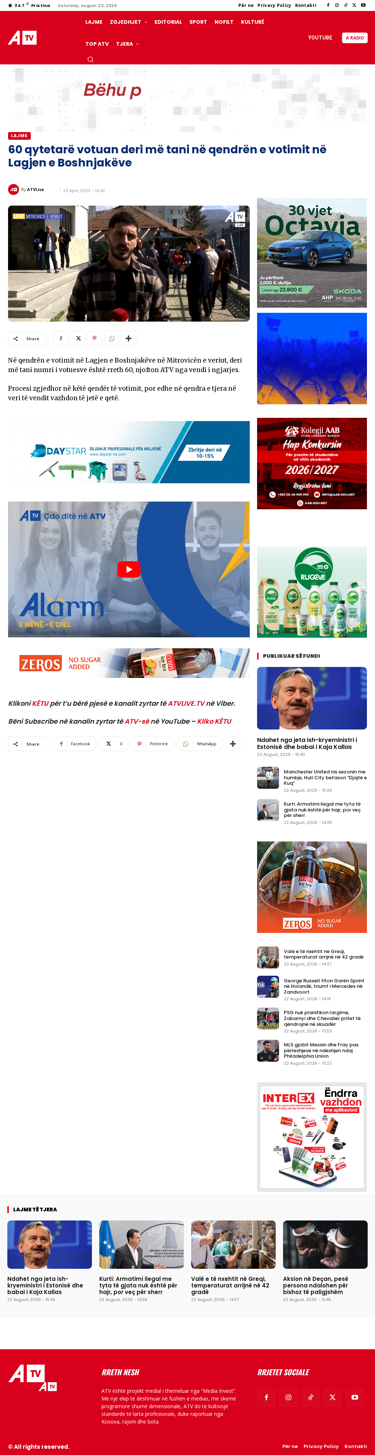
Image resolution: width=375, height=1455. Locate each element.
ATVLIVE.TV (186, 703)
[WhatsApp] (111, 338)
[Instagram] (337, 5)
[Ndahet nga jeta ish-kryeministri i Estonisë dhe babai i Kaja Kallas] (312, 698)
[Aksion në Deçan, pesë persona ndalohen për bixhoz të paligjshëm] (325, 1244)
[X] (354, 5)
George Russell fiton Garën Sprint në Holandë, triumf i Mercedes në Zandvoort (324, 986)
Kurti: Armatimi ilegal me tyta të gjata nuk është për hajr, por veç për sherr (322, 809)
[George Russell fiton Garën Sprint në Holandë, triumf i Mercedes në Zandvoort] (268, 987)
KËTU (40, 703)
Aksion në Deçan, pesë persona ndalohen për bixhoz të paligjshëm (315, 1285)
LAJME (19, 135)
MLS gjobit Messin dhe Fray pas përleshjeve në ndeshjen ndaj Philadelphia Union (321, 1050)
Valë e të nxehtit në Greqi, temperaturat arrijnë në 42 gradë (324, 954)
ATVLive (35, 189)
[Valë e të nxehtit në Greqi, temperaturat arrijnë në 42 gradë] (268, 957)
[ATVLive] (14, 189)
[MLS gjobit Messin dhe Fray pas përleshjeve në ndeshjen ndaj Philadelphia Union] (268, 1051)
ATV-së (137, 721)
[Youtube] (363, 5)
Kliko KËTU (214, 721)
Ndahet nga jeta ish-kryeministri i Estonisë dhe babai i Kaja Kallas (307, 743)
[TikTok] (345, 5)
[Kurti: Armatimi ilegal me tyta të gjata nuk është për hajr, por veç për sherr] (268, 810)
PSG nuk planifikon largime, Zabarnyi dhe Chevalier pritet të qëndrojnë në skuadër (322, 1018)
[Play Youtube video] (129, 569)
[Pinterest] (94, 338)
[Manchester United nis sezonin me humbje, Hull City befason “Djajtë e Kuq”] (268, 778)
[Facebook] (328, 5)
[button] (90, 59)
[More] (128, 338)
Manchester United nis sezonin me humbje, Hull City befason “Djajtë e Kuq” (325, 777)
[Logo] (23, 38)
